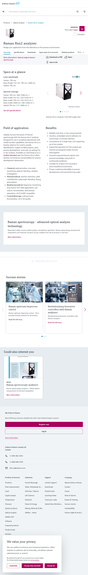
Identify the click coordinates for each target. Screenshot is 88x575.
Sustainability (69, 508)
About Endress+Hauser (73, 483)
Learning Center (50, 495)
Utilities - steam (30, 512)
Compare (81, 34)
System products (11, 508)
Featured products (12, 525)
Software (8, 521)
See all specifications (12, 110)
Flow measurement (12, 487)
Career (67, 491)
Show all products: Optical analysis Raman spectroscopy (19, 58)
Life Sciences (29, 495)
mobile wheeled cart (11, 155)
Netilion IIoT (9, 517)
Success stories (70, 504)
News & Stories (70, 495)
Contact (67, 487)
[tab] (7, 52)
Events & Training (71, 500)
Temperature (10, 500)
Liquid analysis (10, 495)
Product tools (10, 530)
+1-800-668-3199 (16, 462)
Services (8, 534)
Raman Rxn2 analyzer (36, 23)
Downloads (49, 487)
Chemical (28, 500)
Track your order (51, 500)
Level (7, 491)
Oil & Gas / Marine (32, 491)
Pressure (8, 504)
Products (6, 23)
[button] (44, 424)
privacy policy (34, 560)
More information (14, 237)
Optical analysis (19, 23)
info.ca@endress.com (17, 468)
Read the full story (15, 319)
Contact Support (51, 483)
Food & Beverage (31, 483)
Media (8, 382)
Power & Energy (31, 504)
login (75, 30)
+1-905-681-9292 (16, 456)
